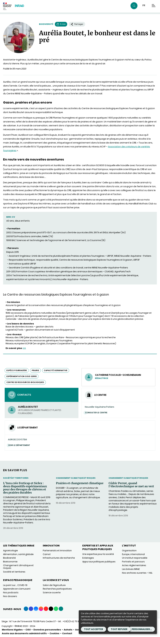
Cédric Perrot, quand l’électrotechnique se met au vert (131, 485)
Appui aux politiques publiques (98, 561)
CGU (28, 629)
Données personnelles (47, 629)
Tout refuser (119, 629)
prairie (35, 370)
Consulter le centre (96, 412)
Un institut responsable (134, 557)
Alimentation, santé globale (18, 554)
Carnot (47, 554)
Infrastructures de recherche (59, 557)
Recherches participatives (57, 588)
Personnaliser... (142, 629)
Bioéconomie (10, 561)
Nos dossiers (10, 596)
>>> (24, 348)
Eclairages (88, 557)
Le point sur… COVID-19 (15, 585)
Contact (67, 633)
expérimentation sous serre (21, 376)
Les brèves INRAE (131, 569)
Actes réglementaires (134, 565)
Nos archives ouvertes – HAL (137, 572)
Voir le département (19, 445)
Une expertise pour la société (98, 554)
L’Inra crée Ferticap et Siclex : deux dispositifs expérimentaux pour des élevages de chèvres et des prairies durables (25, 488)
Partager (78, 24)
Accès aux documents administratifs (24, 633)
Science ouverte (52, 592)
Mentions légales (12, 629)
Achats (68, 629)
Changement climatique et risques (75, 478)
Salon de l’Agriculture (54, 585)
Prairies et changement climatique (79, 483)
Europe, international (133, 554)
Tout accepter (93, 629)
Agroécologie (10, 550)
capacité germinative (55, 370)
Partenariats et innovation (57, 550)
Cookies (54, 633)
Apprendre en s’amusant (16, 588)
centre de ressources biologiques (25, 382)
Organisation (129, 550)
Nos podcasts (10, 592)
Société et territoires (15, 478)
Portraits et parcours (133, 561)
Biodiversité (46, 24)
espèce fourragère (16, 370)
